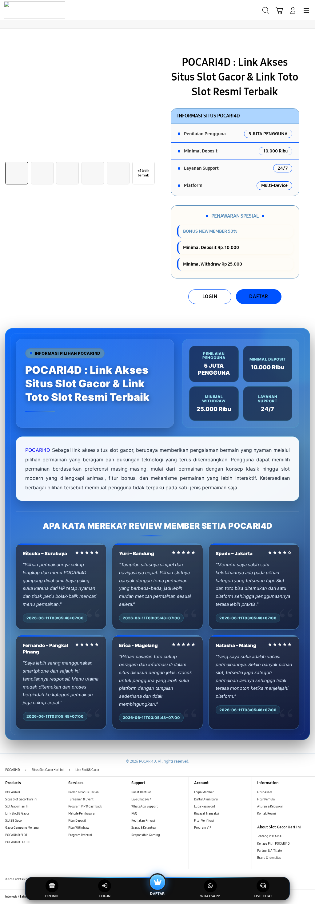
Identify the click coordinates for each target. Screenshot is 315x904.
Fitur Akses (265, 792)
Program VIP (202, 828)
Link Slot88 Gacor (17, 813)
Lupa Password (204, 806)
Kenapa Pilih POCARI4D (273, 844)
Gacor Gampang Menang (22, 828)
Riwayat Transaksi (206, 813)
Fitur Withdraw (78, 828)
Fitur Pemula (266, 799)
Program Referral (80, 835)
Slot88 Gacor (14, 821)
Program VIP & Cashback (85, 806)
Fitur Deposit (77, 821)
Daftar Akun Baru (206, 799)
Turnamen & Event (81, 799)
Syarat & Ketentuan (144, 828)
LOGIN (209, 296)
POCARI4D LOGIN (17, 842)
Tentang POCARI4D (270, 836)
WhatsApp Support (144, 806)
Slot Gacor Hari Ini (17, 806)
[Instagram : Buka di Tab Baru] (298, 896)
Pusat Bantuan (141, 792)
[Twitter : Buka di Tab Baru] (290, 896)
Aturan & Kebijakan (270, 806)
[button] (279, 10)
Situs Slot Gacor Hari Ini (21, 799)
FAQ (134, 813)
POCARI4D (37, 450)
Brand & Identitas (269, 858)
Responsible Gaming (145, 835)
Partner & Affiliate (269, 851)
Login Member (204, 792)
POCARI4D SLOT (16, 835)
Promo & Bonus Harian (83, 792)
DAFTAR (258, 296)
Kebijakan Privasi (143, 821)
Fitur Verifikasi (204, 821)
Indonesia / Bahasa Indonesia (23, 896)
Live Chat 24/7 (141, 799)
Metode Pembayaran (82, 813)
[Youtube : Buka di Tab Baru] (307, 896)
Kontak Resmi (266, 813)
